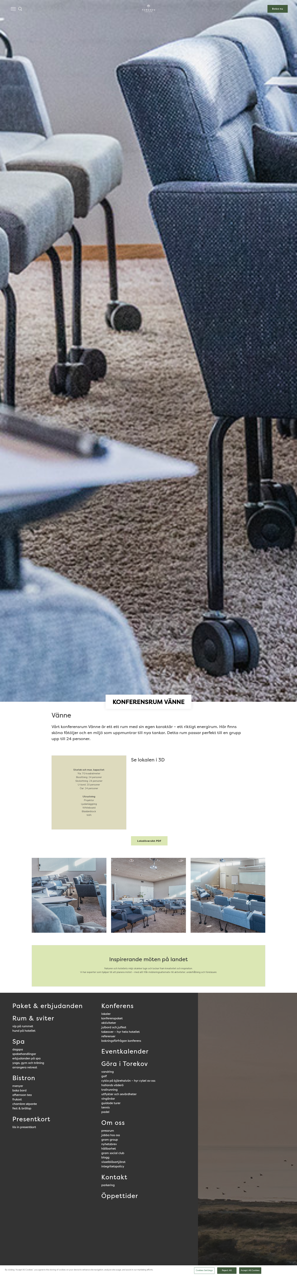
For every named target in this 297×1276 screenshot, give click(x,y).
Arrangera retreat (24, 1067)
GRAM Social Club (112, 1153)
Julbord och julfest (113, 1027)
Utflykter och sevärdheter (119, 1094)
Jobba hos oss (110, 1135)
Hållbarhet (108, 1149)
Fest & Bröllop (21, 1108)
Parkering (108, 1185)
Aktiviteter (108, 1023)
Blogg (105, 1157)
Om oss (113, 1123)
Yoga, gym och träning (28, 1063)
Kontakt (114, 1177)
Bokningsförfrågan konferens (121, 1041)
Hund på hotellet (23, 1031)
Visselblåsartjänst (113, 1162)
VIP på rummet (22, 1026)
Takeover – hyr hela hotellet (120, 1032)
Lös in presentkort (24, 1127)
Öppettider (119, 1196)
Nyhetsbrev (109, 1144)
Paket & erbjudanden (47, 1006)
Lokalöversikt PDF (149, 841)
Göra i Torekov (124, 1064)
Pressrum (107, 1131)
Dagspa (17, 1049)
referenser (108, 1036)
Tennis (105, 1107)
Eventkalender (125, 1051)
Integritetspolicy (112, 1166)
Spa (18, 1041)
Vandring (107, 1072)
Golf (104, 1076)
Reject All (227, 1270)
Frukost (17, 1099)
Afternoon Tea (22, 1095)
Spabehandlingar (24, 1054)
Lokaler (106, 1014)
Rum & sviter (33, 1018)
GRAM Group (109, 1140)
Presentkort (31, 1119)
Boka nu (277, 8)
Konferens (117, 1006)
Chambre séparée (24, 1104)
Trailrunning (109, 1090)
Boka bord (19, 1090)
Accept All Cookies (250, 1270)
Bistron (23, 1078)
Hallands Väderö (112, 1085)
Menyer (17, 1086)
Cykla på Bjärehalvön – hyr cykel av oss (128, 1081)
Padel (105, 1112)
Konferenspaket (112, 1018)
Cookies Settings (204, 1270)
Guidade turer (111, 1103)
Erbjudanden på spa (26, 1058)
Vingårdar (108, 1099)
